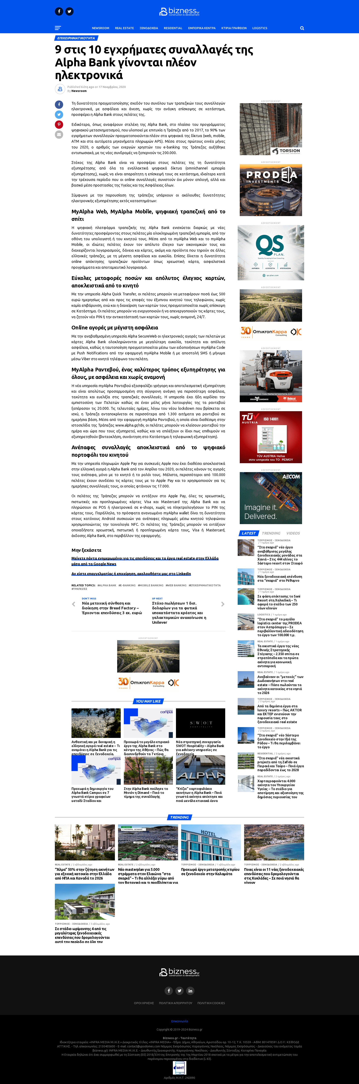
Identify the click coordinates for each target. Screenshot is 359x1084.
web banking (177, 585)
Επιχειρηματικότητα (205, 585)
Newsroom (79, 91)
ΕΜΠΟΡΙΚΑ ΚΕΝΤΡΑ (202, 28)
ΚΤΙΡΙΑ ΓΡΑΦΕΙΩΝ (234, 28)
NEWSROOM (100, 28)
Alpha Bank (107, 585)
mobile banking (151, 585)
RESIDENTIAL (173, 28)
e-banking (128, 585)
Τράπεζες (80, 589)
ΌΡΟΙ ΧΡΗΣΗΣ (144, 1003)
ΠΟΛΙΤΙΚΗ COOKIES (211, 1003)
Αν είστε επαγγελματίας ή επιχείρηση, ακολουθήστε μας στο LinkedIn (131, 574)
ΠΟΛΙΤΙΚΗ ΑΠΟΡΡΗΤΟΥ (175, 1003)
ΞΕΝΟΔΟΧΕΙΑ (149, 28)
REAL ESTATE (124, 28)
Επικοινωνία (179, 1021)
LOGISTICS (259, 28)
